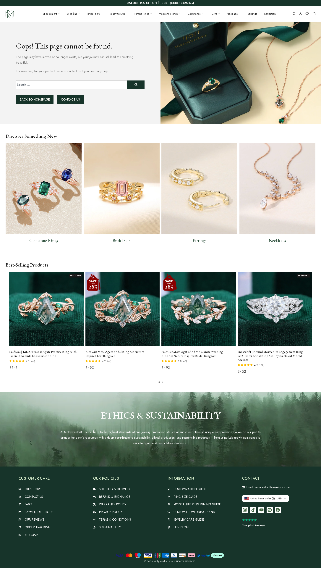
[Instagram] (245, 510)
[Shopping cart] (314, 14)
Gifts (214, 14)
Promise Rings (141, 14)
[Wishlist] (307, 14)
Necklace (232, 14)
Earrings (252, 14)
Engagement (50, 14)
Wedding (72, 14)
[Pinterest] (270, 510)
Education (270, 14)
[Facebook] (278, 510)
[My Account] (300, 13)
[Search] (294, 13)
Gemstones (194, 14)
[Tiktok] (253, 510)
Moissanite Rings (168, 14)
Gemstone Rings (43, 240)
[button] (159, 382)
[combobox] (71, 84)
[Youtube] (261, 510)
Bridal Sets (93, 14)
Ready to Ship (117, 14)
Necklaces (277, 240)
